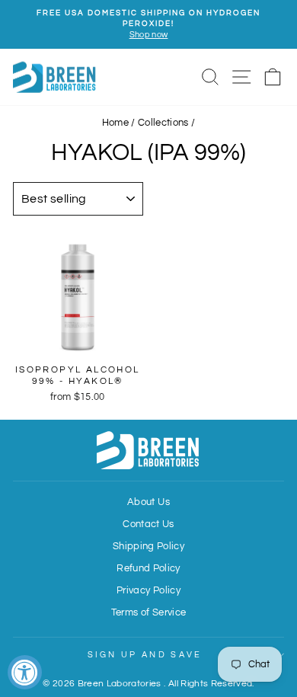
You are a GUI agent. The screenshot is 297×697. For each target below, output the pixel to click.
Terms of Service (149, 613)
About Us (148, 502)
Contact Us (148, 524)
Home (115, 123)
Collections (163, 123)
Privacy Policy (148, 591)
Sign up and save (145, 655)
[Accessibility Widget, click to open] (25, 672)
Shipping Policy (148, 547)
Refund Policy (148, 569)
